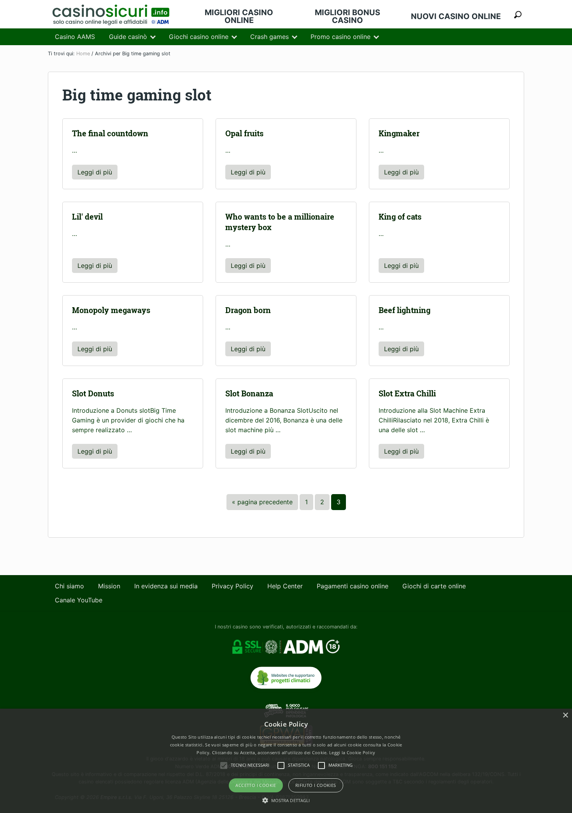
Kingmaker (399, 133)
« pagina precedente (262, 504)
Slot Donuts (93, 393)
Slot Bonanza (249, 393)
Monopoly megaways (111, 310)
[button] (286, 800)
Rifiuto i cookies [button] (315, 785)
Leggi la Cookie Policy (352, 752)
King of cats (400, 216)
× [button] (565, 715)
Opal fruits (244, 133)
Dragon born (248, 310)
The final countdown (110, 133)
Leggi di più (97, 173)
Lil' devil (87, 216)
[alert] (286, 761)
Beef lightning (404, 310)
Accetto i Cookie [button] (255, 785)
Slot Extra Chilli (407, 393)
